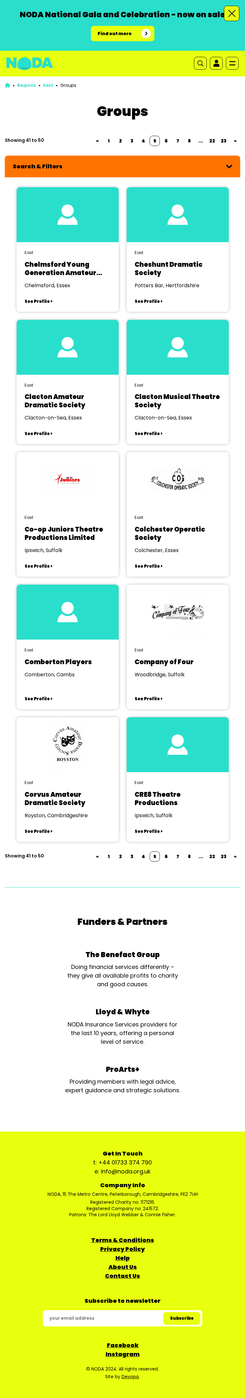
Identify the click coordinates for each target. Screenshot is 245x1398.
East (48, 85)
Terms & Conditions (122, 1240)
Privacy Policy (122, 1249)
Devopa (130, 1376)
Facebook (122, 1345)
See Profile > (38, 301)
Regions (26, 85)
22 (212, 141)
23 (223, 141)
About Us (122, 1267)
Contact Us (122, 1276)
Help (122, 1258)
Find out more (115, 33)
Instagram (123, 1354)
